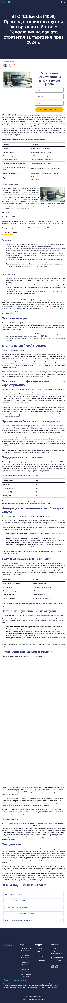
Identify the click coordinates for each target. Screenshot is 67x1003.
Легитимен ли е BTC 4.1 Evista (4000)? (16, 907)
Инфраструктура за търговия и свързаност (26, 976)
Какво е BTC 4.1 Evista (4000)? (14, 894)
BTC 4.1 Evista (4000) (50, 308)
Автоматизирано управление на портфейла (26, 950)
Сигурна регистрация (49, 109)
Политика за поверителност (33, 996)
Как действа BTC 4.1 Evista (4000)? (15, 900)
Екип (38, 951)
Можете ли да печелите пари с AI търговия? (18, 920)
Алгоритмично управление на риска (25, 957)
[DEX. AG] (6, 2)
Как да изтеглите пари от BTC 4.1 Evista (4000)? (19, 913)
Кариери (39, 948)
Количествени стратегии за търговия (25, 964)
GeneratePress (41, 999)
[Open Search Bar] (61, 2)
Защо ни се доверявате (51, 855)
